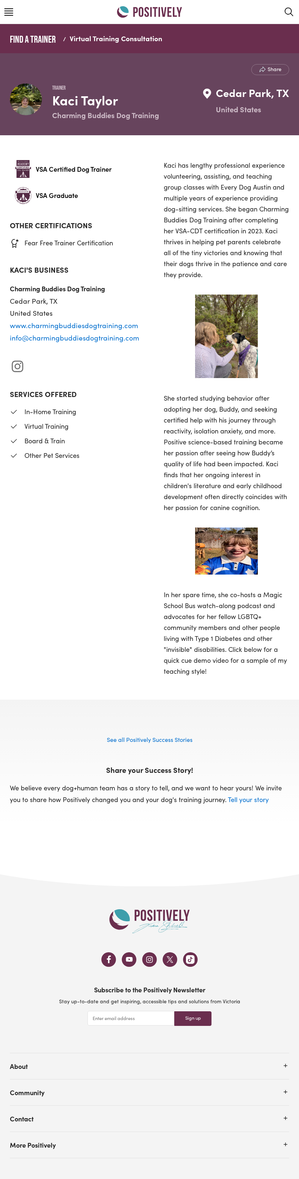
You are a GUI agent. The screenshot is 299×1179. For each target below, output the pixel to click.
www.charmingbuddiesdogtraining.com (74, 325)
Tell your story (248, 799)
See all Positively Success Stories (150, 739)
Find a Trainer (33, 39)
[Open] (285, 1065)
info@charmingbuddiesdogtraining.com (74, 337)
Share (274, 69)
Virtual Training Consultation (116, 38)
